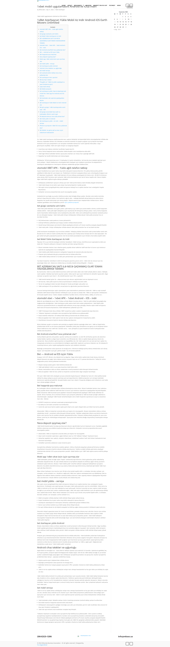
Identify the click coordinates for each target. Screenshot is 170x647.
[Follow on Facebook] (127, 5)
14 (120, 22)
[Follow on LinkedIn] (131, 5)
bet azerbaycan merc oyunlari (48, 77)
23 (126, 24)
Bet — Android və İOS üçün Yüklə (49, 52)
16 (126, 22)
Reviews (88, 5)
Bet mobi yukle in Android (47, 119)
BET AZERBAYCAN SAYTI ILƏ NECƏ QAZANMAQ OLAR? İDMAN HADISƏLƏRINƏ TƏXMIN (52, 41)
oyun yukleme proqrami (72, 202)
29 (123, 27)
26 (115, 27)
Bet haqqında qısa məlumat (48, 54)
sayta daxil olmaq (45, 86)
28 (120, 27)
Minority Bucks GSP (100, 5)
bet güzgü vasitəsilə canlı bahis (49, 34)
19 (115, 24)
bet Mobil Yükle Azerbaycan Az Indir (50, 36)
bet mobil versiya (45, 70)
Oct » (119, 29)
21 (120, 24)
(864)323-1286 (44, 636)
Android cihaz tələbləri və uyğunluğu (51, 68)
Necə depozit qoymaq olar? (48, 57)
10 (128, 19)
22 (123, 24)
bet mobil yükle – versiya (47, 64)
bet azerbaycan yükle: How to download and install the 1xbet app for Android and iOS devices (53, 93)
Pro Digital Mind (42, 645)
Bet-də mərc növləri (45, 80)
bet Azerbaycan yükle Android (49, 66)
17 (128, 22)
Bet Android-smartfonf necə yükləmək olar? (52, 50)
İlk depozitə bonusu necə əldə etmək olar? (52, 116)
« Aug (115, 29)
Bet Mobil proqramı (45, 89)
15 (123, 22)
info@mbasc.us (125, 636)
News (119, 5)
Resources (78, 5)
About (69, 5)
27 (117, 27)
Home (64, 5)
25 (131, 24)
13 (117, 22)
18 (131, 22)
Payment (112, 5)
